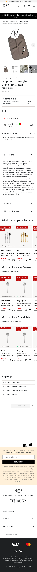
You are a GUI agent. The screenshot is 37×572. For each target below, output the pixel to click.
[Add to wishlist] (9, 260)
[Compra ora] (13, 260)
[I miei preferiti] (24, 5)
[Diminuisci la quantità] (3, 406)
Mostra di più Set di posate (12, 382)
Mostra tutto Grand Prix (10, 321)
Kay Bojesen (6, 78)
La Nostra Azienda (10, 534)
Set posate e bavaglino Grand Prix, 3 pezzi (15, 23)
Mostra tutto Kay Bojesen (10, 271)
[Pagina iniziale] (5, 5)
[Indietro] (4, 45)
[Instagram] (18, 500)
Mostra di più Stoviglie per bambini (15, 390)
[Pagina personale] (19, 5)
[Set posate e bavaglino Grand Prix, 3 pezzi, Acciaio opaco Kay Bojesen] (18, 44)
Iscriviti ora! (29, 103)
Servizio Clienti (8, 511)
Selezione (6, 519)
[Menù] (34, 5)
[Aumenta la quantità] (9, 406)
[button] (5, 91)
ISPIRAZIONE (8, 526)
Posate (15, 22)
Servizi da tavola (7, 22)
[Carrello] (29, 5)
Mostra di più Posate (10, 394)
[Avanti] (33, 45)
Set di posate (23, 22)
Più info (31, 125)
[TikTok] (24, 500)
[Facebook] (13, 500)
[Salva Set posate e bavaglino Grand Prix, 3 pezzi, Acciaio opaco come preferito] (33, 406)
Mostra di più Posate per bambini (14, 386)
